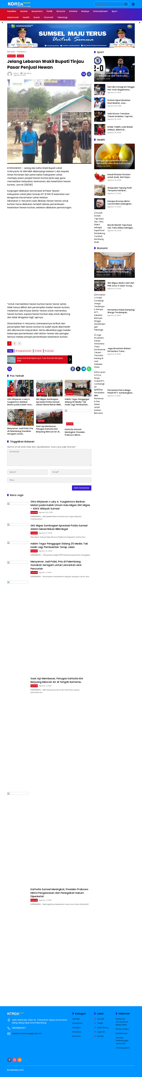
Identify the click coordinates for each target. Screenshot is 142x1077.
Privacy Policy (122, 1029)
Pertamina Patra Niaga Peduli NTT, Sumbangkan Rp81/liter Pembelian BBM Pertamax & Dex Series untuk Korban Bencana (120, 391)
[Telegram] (83, 369)
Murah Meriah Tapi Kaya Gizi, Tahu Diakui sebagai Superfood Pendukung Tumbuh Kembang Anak (119, 226)
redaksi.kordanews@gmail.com (27, 1033)
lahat (39, 351)
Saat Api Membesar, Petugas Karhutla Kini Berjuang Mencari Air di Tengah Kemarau (47, 429)
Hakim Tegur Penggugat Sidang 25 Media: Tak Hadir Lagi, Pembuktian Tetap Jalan (77, 402)
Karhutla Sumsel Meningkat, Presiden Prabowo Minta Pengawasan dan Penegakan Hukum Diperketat (75, 432)
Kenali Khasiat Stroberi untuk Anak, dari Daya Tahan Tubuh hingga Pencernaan (118, 176)
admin (16, 73)
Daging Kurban (24, 351)
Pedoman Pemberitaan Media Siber (122, 1021)
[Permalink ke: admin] (10, 74)
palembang (102, 1027)
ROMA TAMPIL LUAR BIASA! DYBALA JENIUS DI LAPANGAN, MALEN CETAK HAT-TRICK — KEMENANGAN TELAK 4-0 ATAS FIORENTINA (121, 128)
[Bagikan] (89, 74)
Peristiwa (11, 56)
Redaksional (121, 1033)
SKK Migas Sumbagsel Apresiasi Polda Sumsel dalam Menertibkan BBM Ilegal (48, 402)
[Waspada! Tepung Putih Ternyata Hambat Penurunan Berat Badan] (99, 190)
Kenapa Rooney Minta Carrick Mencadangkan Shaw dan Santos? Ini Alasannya (119, 202)
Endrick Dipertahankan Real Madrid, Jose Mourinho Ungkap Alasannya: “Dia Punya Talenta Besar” (118, 101)
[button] (126, 4)
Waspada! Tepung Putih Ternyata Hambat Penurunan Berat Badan (119, 189)
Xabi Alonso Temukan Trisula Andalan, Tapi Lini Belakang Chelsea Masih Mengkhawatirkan (119, 115)
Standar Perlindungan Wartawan (122, 1040)
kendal (100, 1036)
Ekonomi (76, 1036)
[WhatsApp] (89, 369)
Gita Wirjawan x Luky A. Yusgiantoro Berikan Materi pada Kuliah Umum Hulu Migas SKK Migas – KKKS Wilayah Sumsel (20, 402)
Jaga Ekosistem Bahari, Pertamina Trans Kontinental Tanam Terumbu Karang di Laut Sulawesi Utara (119, 350)
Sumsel (20, 56)
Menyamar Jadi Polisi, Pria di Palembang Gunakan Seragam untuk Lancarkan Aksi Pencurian (20, 431)
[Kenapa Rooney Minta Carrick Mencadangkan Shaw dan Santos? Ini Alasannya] (99, 203)
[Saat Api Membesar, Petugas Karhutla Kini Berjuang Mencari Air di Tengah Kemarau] (49, 416)
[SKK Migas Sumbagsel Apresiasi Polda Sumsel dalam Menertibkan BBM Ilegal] (49, 388)
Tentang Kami (123, 1047)
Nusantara (77, 1023)
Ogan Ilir (101, 1031)
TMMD (100, 1023)
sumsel (50, 351)
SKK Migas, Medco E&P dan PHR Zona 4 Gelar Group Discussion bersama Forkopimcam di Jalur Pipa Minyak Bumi (120, 284)
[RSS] (19, 1060)
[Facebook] (72, 369)
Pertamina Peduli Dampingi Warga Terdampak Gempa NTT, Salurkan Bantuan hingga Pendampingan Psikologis (121, 311)
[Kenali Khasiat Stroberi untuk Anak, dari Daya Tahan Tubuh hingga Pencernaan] (99, 177)
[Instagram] (14, 1060)
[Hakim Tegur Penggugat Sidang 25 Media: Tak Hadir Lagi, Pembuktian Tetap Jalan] (78, 388)
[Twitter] (78, 369)
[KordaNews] (19, 4)
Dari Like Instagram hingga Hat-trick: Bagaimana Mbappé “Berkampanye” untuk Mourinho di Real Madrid (121, 88)
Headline (76, 1027)
